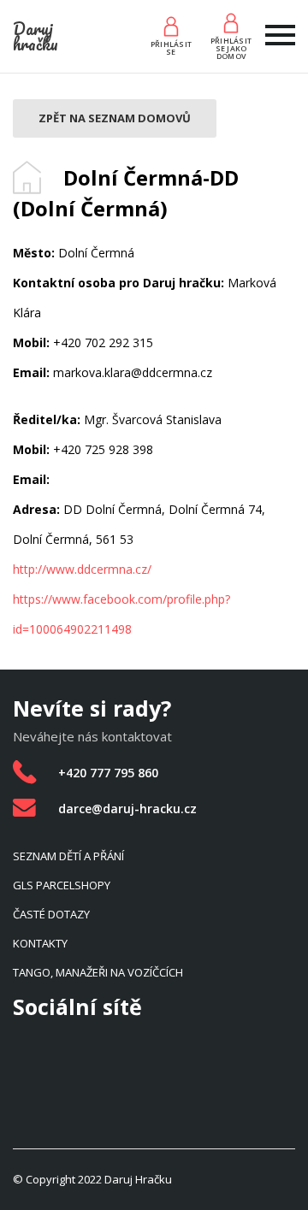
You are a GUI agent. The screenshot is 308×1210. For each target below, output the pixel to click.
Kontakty (40, 943)
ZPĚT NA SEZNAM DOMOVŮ (114, 118)
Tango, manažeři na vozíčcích (98, 972)
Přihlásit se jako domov (231, 48)
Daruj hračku (35, 36)
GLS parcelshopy (61, 885)
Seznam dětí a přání (68, 856)
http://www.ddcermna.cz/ (82, 569)
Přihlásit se (171, 47)
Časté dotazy (51, 914)
